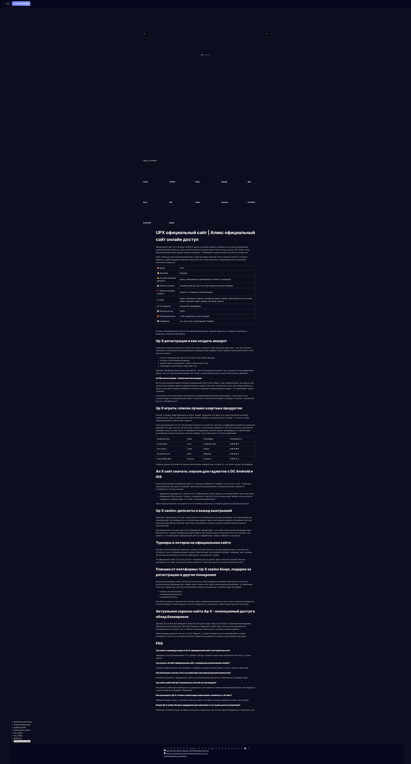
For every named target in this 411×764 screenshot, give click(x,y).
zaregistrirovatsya (21, 3)
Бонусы (201, 584)
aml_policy (18, 733)
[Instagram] (169, 759)
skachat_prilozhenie (195, 751)
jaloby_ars (18, 738)
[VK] (165, 759)
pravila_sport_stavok (22, 730)
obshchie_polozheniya (23, 722)
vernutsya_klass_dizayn (22, 741)
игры (190, 428)
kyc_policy (18, 735)
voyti (7, 3)
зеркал (173, 633)
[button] (144, 34)
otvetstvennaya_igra (22, 725)
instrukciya (195, 754)
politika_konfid (20, 727)
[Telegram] (167, 759)
